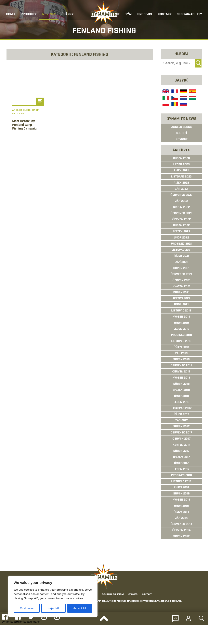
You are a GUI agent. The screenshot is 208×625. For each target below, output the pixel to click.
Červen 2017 (181, 439)
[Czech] (174, 98)
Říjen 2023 (181, 183)
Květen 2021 (181, 287)
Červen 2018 (181, 372)
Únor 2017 (181, 463)
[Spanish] (192, 92)
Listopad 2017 (181, 408)
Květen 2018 (181, 378)
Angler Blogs (181, 127)
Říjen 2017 (181, 415)
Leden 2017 (181, 469)
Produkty (29, 14)
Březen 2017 (181, 457)
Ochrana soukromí (113, 594)
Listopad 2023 (181, 177)
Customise (27, 608)
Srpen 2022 (181, 207)
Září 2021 (181, 262)
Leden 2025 (181, 165)
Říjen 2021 (181, 256)
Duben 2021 (181, 293)
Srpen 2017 (181, 427)
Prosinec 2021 (181, 244)
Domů (10, 14)
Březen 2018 (181, 390)
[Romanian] (174, 104)
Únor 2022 (181, 238)
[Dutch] (183, 98)
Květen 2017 (181, 445)
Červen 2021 (181, 281)
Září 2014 (181, 518)
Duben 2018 (181, 384)
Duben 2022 (181, 226)
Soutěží (181, 133)
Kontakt (165, 14)
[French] (174, 92)
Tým (128, 14)
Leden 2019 (181, 329)
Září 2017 (181, 421)
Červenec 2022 (181, 213)
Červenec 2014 (181, 524)
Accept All (79, 608)
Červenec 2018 (181, 366)
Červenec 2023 (181, 195)
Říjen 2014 (181, 512)
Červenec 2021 (181, 274)
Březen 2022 (181, 232)
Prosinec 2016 (181, 476)
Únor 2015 (181, 506)
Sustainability (189, 14)
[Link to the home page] (104, 13)
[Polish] (165, 104)
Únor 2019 (181, 323)
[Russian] (183, 104)
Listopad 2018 (181, 341)
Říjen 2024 (181, 171)
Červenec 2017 (181, 433)
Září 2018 (181, 354)
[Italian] (165, 98)
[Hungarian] (192, 98)
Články (67, 14)
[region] (53, 596)
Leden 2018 (181, 402)
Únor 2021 (181, 305)
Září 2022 (181, 201)
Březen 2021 (181, 299)
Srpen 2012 (181, 537)
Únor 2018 (181, 396)
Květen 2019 (181, 317)
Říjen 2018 (181, 347)
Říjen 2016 (181, 488)
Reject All (53, 608)
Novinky (49, 14)
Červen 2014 (181, 530)
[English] (165, 92)
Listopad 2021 (181, 250)
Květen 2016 (181, 500)
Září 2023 (181, 189)
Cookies (133, 594)
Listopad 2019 (181, 311)
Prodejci (144, 14)
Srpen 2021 (181, 268)
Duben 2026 (181, 159)
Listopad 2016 (181, 482)
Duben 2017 (181, 451)
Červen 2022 (181, 220)
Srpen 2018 (181, 360)
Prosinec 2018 (181, 335)
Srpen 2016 (181, 494)
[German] (183, 92)
